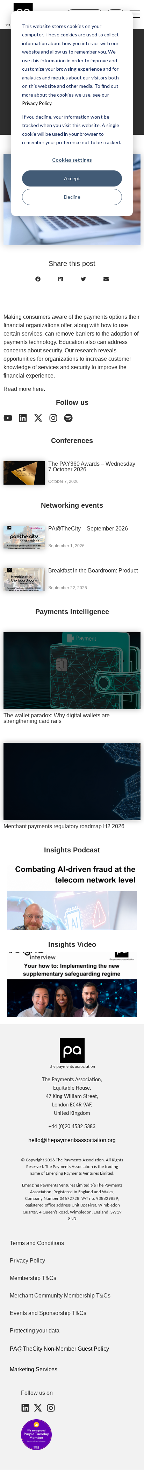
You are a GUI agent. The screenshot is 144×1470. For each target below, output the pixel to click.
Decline (72, 197)
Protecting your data (34, 1331)
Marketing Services (33, 1369)
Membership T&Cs (33, 1278)
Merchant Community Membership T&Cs (60, 1296)
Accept (72, 178)
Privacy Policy (36, 103)
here (38, 389)
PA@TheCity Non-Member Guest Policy (59, 1349)
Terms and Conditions (37, 1243)
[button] (38, 279)
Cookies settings (72, 160)
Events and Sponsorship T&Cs (48, 1313)
